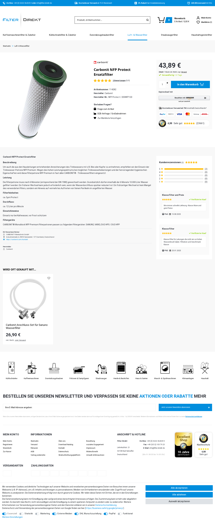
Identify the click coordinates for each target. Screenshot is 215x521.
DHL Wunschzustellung (90, 513)
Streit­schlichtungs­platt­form (69, 455)
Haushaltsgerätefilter (201, 35)
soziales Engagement (95, 445)
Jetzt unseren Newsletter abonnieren (175, 407)
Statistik (29, 513)
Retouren (34, 448)
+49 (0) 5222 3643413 (23, 3)
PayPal (112, 513)
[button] (184, 99)
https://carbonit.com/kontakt (17, 239)
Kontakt (62, 448)
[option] (28, 309)
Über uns (62, 441)
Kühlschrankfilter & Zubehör (62, 35)
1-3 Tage (172, 75)
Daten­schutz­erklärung (106, 505)
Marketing (45, 513)
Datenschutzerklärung (193, 416)
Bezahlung (90, 441)
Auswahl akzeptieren (179, 501)
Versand (184, 72)
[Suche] (147, 20)
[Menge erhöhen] (167, 82)
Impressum (90, 448)
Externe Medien (64, 513)
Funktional (128, 513)
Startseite (7, 46)
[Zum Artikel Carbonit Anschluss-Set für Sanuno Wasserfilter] (28, 299)
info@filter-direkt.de (44, 3)
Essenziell (12, 513)
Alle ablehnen (179, 494)
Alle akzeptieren (179, 488)
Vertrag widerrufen (38, 455)
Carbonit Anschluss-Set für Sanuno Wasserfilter (27, 326)
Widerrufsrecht (92, 452)
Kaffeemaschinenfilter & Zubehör (19, 35)
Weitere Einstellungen (12, 517)
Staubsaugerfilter (169, 35)
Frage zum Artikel (106, 109)
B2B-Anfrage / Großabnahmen (112, 113)
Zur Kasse (7, 452)
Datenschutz (64, 452)
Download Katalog (66, 445)
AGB (32, 452)
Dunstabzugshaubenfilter (102, 35)
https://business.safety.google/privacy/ (104, 508)
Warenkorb (7, 448)
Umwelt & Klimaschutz (95, 455)
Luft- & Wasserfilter (137, 35)
